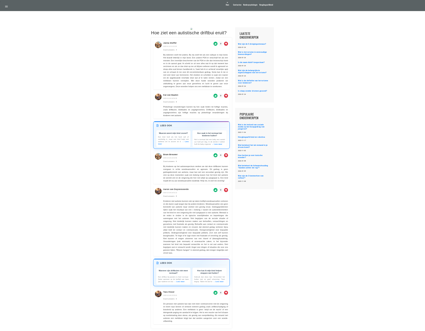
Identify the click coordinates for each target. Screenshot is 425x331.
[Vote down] (226, 44)
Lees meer (218, 144)
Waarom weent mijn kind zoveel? (173, 133)
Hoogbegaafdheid (266, 4)
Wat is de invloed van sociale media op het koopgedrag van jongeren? (251, 127)
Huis (227, 4)
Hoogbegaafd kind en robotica (251, 137)
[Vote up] (215, 44)
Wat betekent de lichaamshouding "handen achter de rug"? (253, 167)
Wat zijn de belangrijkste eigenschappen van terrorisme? (252, 71)
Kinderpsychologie (250, 4)
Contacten (237, 4)
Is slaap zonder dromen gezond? (252, 91)
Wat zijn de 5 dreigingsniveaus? (252, 44)
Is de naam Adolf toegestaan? (251, 62)
